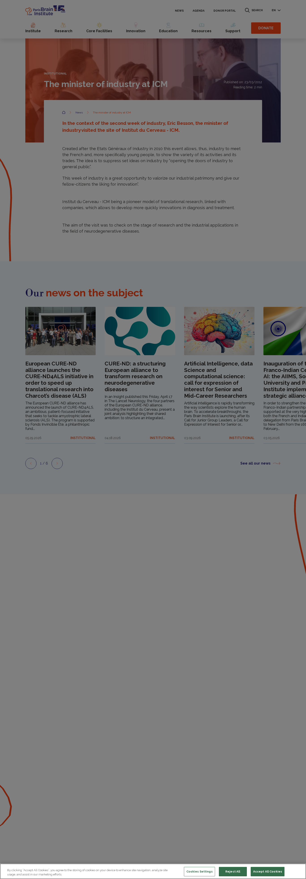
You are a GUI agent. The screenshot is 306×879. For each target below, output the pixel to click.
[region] (153, 871)
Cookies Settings (199, 871)
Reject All (232, 871)
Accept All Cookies (267, 871)
